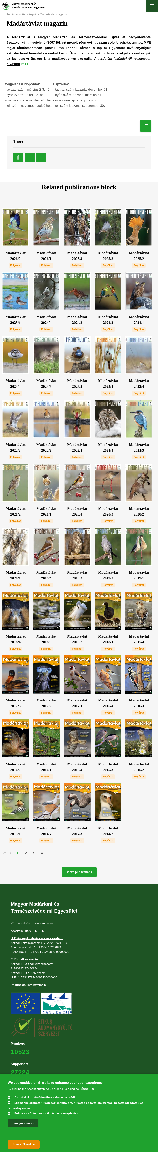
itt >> (24, 64)
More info (87, 1088)
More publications (79, 872)
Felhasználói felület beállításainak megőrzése (46, 1113)
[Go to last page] (41, 852)
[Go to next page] (33, 853)
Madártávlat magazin (53, 14)
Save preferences (23, 1123)
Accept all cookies (24, 1144)
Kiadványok (28, 14)
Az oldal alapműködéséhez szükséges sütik (45, 1097)
